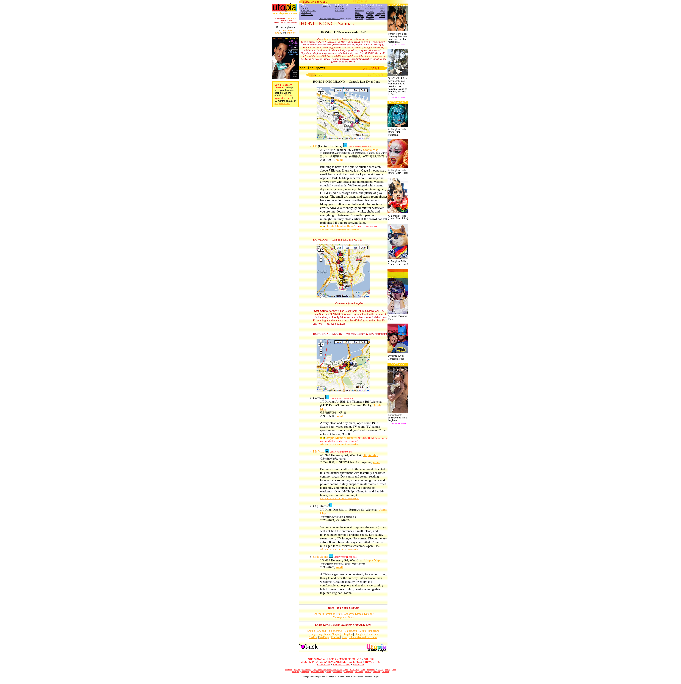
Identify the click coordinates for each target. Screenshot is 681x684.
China (357, 9)
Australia (359, 7)
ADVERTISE (323, 664)
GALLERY (339, 11)
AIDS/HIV (305, 9)
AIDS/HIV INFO (309, 662)
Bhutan (370, 7)
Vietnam (370, 19)
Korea (382, 11)
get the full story (398, 45)
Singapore (359, 17)
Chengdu (322, 630)
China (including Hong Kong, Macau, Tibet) (330, 670)
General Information (324, 613)
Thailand (359, 19)
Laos (357, 13)
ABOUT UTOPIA (341, 664)
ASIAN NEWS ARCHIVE (333, 662)
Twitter (278, 32)
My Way (318, 451)
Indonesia (359, 11)
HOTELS (304, 7)
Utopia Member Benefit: (341, 226)
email (339, 160)
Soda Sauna (320, 556)
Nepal (370, 15)
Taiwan (382, 17)
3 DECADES (290, 18)
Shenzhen (372, 634)
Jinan (327, 634)
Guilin (362, 630)
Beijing (311, 630)
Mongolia (381, 13)
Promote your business (329, 19)
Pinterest (291, 32)
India (382, 9)
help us (327, 39)
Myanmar (359, 15)
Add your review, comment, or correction (339, 229)
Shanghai (360, 634)
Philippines (380, 15)
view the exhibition (398, 423)
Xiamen (335, 637)
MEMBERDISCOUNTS (341, 8)
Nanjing (336, 634)
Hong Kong (315, 634)
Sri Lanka (370, 17)
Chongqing (335, 630)
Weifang (324, 637)
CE (315, 146)
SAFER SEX (306, 13)
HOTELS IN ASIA (315, 659)
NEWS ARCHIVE (308, 11)
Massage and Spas (343, 617)
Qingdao (348, 634)
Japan (370, 11)
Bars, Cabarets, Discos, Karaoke (355, 613)
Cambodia (380, 7)
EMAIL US (326, 7)
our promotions (282, 103)
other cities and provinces (363, 637)
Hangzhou (374, 630)
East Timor (370, 9)
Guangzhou (350, 630)
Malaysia (370, 13)
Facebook (287, 30)
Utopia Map (370, 149)
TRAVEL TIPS (307, 15)
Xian (344, 637)
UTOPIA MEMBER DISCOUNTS (344, 659)
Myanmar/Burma (317, 672)
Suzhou (313, 637)
